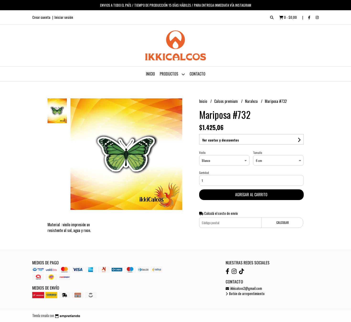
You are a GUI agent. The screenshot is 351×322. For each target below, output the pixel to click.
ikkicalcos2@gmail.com (245, 288)
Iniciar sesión (63, 17)
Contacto (197, 74)
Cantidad (204, 173)
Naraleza (252, 101)
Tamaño (257, 153)
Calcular (282, 222)
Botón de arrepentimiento (246, 293)
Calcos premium (226, 101)
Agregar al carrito (251, 194)
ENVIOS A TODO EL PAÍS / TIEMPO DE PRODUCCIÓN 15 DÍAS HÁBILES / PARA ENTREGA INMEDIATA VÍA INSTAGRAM (175, 5)
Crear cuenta (41, 17)
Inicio (150, 74)
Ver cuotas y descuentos (220, 139)
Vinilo (202, 153)
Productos (169, 74)
